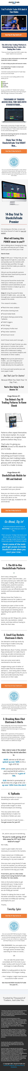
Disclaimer (14, 1067)
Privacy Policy (20, 1065)
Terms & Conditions (9, 1065)
